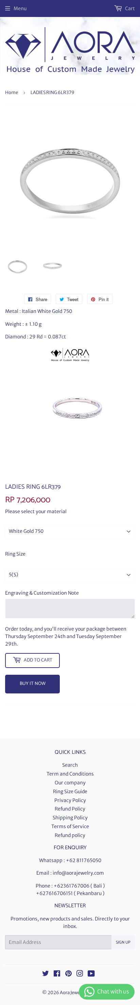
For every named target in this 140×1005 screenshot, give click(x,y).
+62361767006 (71, 886)
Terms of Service (70, 826)
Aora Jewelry (72, 992)
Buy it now (33, 684)
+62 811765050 (83, 860)
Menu (20, 8)
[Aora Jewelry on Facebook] (56, 974)
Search (70, 765)
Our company (70, 783)
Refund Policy (70, 809)
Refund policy (70, 835)
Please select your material (36, 511)
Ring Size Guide (70, 791)
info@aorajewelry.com (78, 873)
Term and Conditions (70, 774)
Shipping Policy (70, 818)
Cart (129, 8)
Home (11, 92)
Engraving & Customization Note (42, 593)
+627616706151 (54, 893)
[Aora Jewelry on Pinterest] (68, 974)
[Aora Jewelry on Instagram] (79, 974)
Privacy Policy (70, 800)
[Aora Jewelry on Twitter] (45, 974)
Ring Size (15, 554)
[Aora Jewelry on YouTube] (91, 974)
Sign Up (123, 942)
